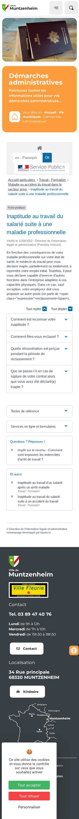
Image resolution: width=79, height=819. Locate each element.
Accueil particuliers (22, 180)
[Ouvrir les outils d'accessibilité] (74, 650)
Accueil (50, 112)
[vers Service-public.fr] (41, 168)
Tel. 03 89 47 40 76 (30, 614)
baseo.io (45, 532)
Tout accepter (29, 785)
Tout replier (34, 309)
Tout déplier (59, 309)
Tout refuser (29, 796)
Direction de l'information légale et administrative (38, 529)
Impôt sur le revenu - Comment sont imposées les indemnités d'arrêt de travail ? (40, 454)
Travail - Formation (52, 180)
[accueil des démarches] (39, 148)
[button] (39, 322)
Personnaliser (29, 807)
